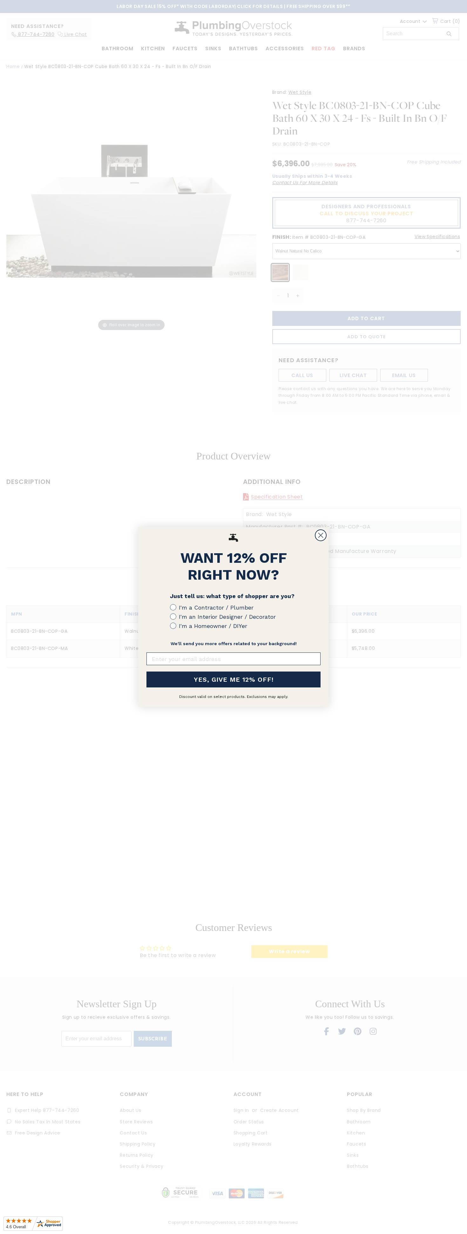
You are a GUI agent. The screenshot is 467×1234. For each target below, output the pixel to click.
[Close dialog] (320, 535)
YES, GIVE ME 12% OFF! (234, 679)
